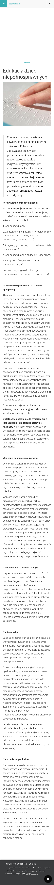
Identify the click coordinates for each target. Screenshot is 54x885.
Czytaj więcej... (32, 873)
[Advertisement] (27, 27)
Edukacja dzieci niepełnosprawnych (25, 73)
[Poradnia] (14, 3)
